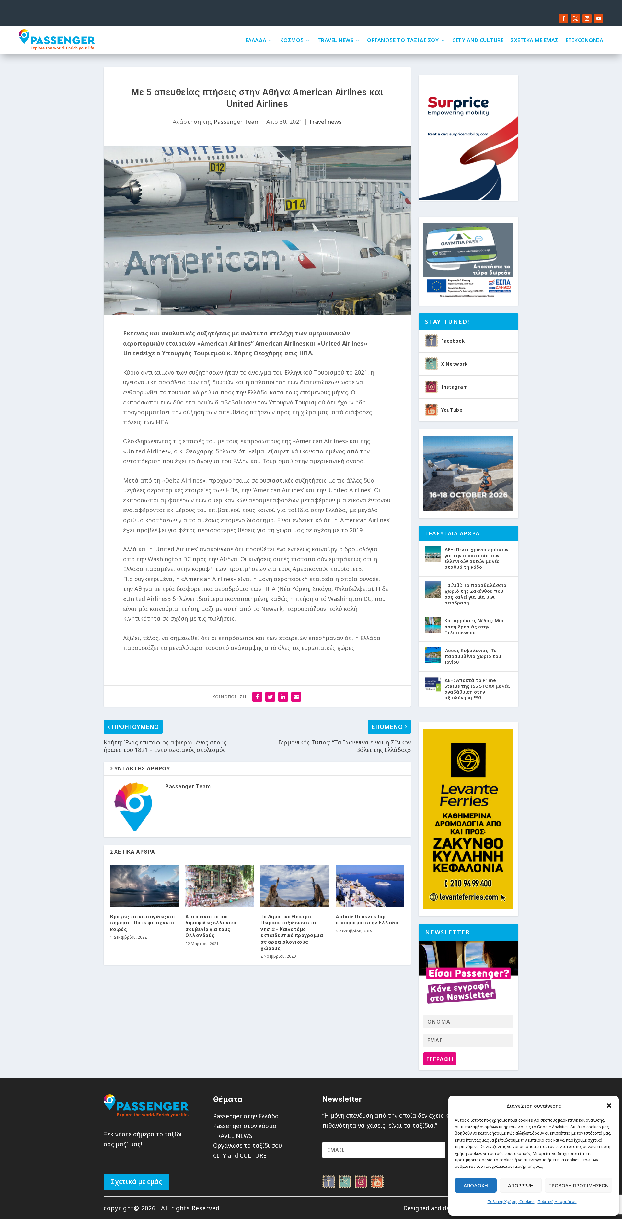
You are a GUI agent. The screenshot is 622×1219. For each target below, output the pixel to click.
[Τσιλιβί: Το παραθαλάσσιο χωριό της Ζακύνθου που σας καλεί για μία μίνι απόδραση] (433, 589)
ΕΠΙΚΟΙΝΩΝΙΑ (585, 40)
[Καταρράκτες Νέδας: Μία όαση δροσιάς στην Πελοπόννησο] (433, 625)
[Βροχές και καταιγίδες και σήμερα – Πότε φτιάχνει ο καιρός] (144, 886)
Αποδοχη (476, 1185)
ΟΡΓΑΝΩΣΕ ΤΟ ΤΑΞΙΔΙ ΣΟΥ (403, 40)
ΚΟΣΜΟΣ (292, 40)
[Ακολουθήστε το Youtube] (598, 18)
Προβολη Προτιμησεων (578, 1185)
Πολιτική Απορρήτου (557, 1201)
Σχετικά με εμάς (136, 1181)
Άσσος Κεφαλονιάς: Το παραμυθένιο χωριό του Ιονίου (472, 656)
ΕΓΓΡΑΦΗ (439, 1059)
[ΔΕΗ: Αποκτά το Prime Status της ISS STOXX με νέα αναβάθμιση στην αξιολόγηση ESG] (433, 684)
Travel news (325, 121)
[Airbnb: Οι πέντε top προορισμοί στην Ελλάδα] (370, 886)
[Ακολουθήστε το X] (575, 18)
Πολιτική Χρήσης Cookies (511, 1201)
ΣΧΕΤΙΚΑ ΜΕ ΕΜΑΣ (535, 40)
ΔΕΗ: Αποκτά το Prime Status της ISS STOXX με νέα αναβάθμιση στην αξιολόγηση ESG (477, 689)
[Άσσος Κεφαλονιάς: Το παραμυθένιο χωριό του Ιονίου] (433, 655)
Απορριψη (521, 1185)
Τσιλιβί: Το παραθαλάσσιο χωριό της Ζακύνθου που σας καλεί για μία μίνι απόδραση (475, 594)
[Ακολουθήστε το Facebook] (563, 18)
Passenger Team (237, 121)
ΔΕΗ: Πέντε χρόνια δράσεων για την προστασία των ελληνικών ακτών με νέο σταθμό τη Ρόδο (476, 558)
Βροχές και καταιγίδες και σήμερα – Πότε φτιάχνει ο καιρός (142, 923)
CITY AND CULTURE (477, 40)
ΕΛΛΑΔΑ (256, 40)
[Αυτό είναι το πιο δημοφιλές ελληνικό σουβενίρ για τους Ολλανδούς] (219, 886)
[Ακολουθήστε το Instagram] (587, 18)
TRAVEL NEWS (335, 40)
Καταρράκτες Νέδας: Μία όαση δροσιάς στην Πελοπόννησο (474, 626)
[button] (609, 1105)
